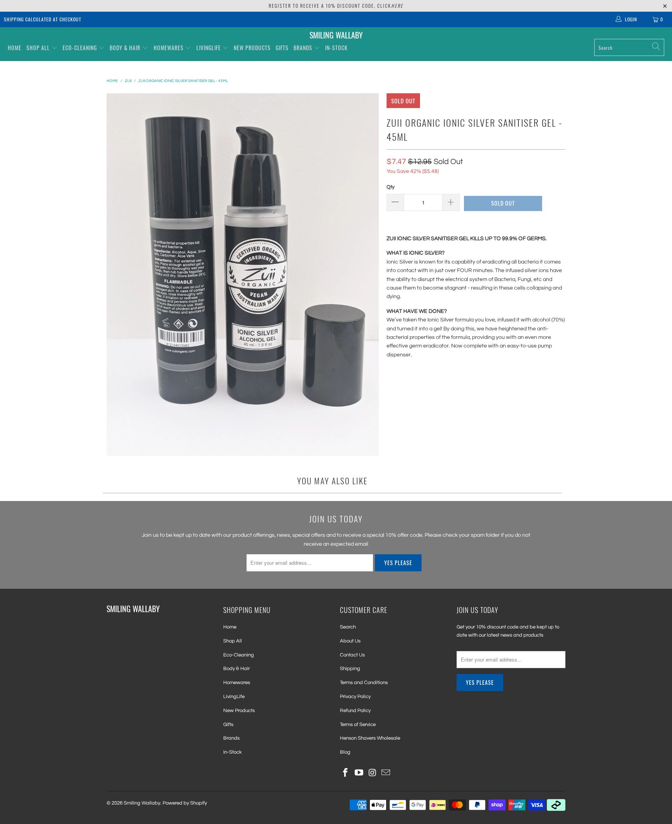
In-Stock (336, 48)
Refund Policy (355, 710)
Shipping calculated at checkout (42, 19)
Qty (390, 187)
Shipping (350, 668)
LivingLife (208, 48)
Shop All (38, 48)
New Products (252, 48)
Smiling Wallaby (142, 803)
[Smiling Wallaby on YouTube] (359, 773)
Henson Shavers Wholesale (370, 738)
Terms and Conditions (364, 682)
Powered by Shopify (185, 803)
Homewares (169, 48)
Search (348, 627)
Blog (345, 752)
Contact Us (352, 655)
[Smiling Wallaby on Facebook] (346, 773)
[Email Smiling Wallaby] (386, 773)
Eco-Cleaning (80, 48)
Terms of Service (358, 724)
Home (14, 48)
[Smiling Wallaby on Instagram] (372, 773)
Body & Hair (125, 48)
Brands (304, 48)
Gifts (282, 48)
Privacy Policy (355, 696)
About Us (350, 641)
